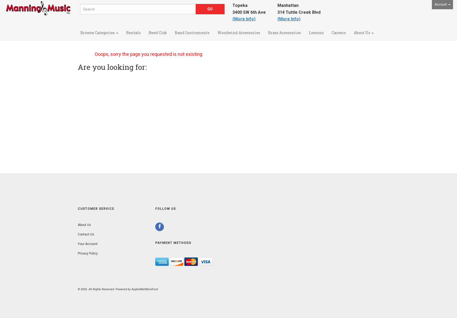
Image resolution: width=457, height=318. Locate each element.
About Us (362, 32)
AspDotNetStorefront (144, 289)
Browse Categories (98, 32)
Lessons (316, 32)
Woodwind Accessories (238, 32)
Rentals (133, 32)
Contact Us (86, 234)
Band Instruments (192, 32)
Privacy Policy (88, 253)
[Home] (38, 14)
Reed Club (158, 32)
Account (441, 4)
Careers (339, 32)
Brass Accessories (284, 32)
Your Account (88, 244)
